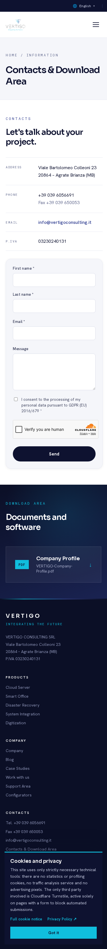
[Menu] (95, 24)
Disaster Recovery (22, 705)
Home (11, 55)
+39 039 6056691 (56, 195)
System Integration (23, 714)
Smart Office (17, 696)
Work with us (17, 777)
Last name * (23, 294)
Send (54, 454)
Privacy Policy (62, 919)
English (84, 5)
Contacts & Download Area (31, 849)
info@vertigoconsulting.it (64, 222)
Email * (19, 321)
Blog (10, 759)
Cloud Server (18, 687)
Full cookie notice (26, 919)
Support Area (18, 786)
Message (21, 348)
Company (14, 750)
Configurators (19, 795)
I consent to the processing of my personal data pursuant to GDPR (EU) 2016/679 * (53, 405)
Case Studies (18, 768)
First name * (23, 268)
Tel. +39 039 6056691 (26, 822)
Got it (53, 932)
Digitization (16, 722)
